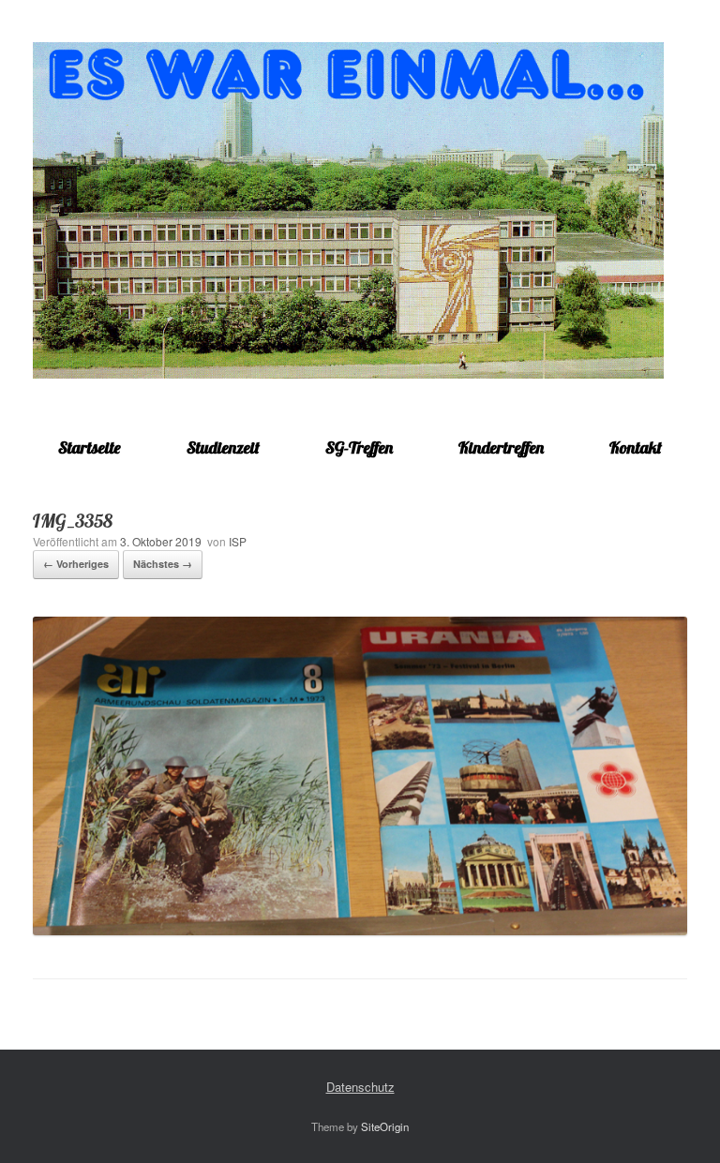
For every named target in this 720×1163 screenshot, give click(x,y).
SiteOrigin (385, 1126)
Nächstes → (162, 564)
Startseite (89, 447)
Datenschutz (360, 1087)
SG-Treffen (359, 447)
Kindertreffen (501, 447)
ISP (238, 541)
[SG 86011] (348, 210)
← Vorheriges (76, 564)
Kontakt (635, 447)
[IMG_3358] (360, 930)
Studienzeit (223, 447)
